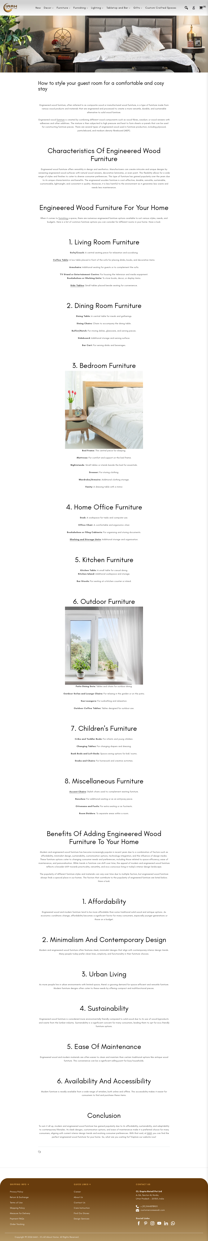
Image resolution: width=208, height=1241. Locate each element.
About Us (78, 1197)
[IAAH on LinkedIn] (166, 1223)
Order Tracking (17, 1224)
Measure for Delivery (20, 1213)
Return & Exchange (19, 1197)
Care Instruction (82, 1208)
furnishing (63, 218)
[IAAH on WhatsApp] (173, 1223)
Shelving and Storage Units (85, 539)
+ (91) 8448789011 (149, 1206)
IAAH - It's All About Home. (46, 1237)
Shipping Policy (17, 1208)
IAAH (149, 1133)
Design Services (81, 1218)
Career (77, 1191)
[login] (193, 7)
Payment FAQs (17, 1218)
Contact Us (79, 1202)
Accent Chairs (77, 791)
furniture (61, 119)
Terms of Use (16, 1202)
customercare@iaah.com (153, 1210)
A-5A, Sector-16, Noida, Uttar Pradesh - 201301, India (150, 1195)
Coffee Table (60, 260)
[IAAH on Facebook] (139, 1223)
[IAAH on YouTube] (159, 1223)
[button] (186, 8)
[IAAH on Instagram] (152, 1223)
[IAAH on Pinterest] (146, 1223)
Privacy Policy (16, 1191)
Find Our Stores (81, 1213)
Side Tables (77, 285)
